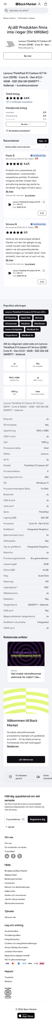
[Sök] (6, 10)
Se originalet (30, 195)
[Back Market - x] (19, 856)
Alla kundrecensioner (14, 903)
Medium (8, 981)
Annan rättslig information (16, 947)
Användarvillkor (11, 931)
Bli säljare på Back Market (16, 870)
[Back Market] (26, 4)
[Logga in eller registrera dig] (39, 4)
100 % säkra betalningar (15, 959)
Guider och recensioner (15, 895)
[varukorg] (46, 4)
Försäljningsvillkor (13, 935)
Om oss (8, 843)
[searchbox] (28, 10)
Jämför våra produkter (15, 899)
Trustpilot (9, 977)
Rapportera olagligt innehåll (17, 955)
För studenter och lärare (15, 847)
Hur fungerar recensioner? (19, 130)
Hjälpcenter (10, 891)
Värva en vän (10, 917)
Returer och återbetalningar (17, 887)
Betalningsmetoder (13, 879)
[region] (26, 662)
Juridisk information (14, 951)
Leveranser (10, 883)
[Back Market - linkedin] (7, 856)
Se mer (9, 191)
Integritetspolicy (12, 939)
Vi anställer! (10, 851)
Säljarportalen (11, 875)
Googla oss (13, 746)
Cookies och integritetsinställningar (21, 943)
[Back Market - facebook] (13, 856)
